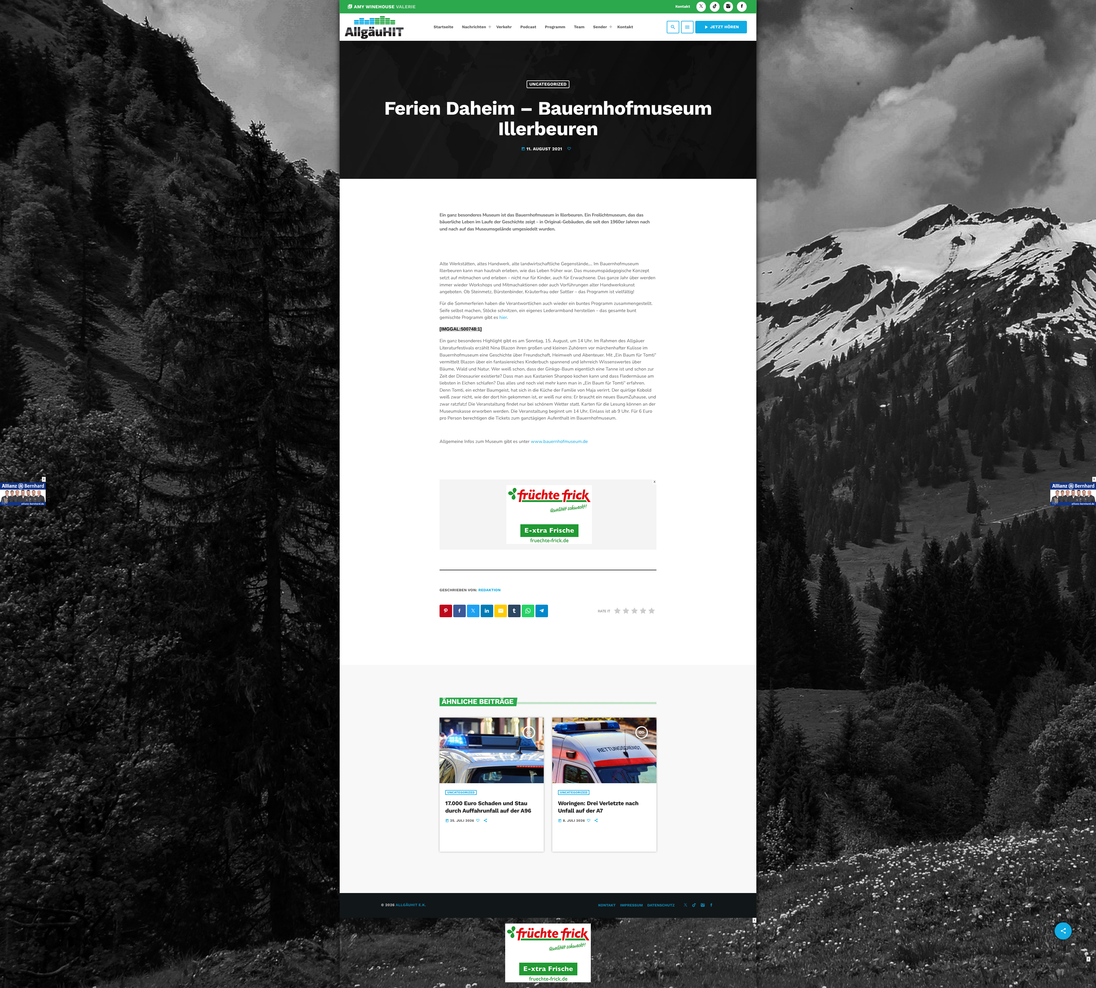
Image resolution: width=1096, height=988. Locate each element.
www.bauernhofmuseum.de (559, 441)
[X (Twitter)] (701, 7)
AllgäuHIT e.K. (411, 905)
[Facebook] (742, 7)
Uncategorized (548, 84)
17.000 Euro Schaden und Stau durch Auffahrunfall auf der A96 (488, 807)
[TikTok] (715, 7)
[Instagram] (728, 7)
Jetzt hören (721, 27)
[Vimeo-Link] (374, 27)
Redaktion (489, 590)
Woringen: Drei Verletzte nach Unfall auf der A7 (598, 807)
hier (503, 317)
